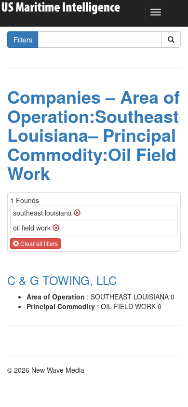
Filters (22, 39)
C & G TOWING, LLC (62, 279)
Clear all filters (38, 243)
